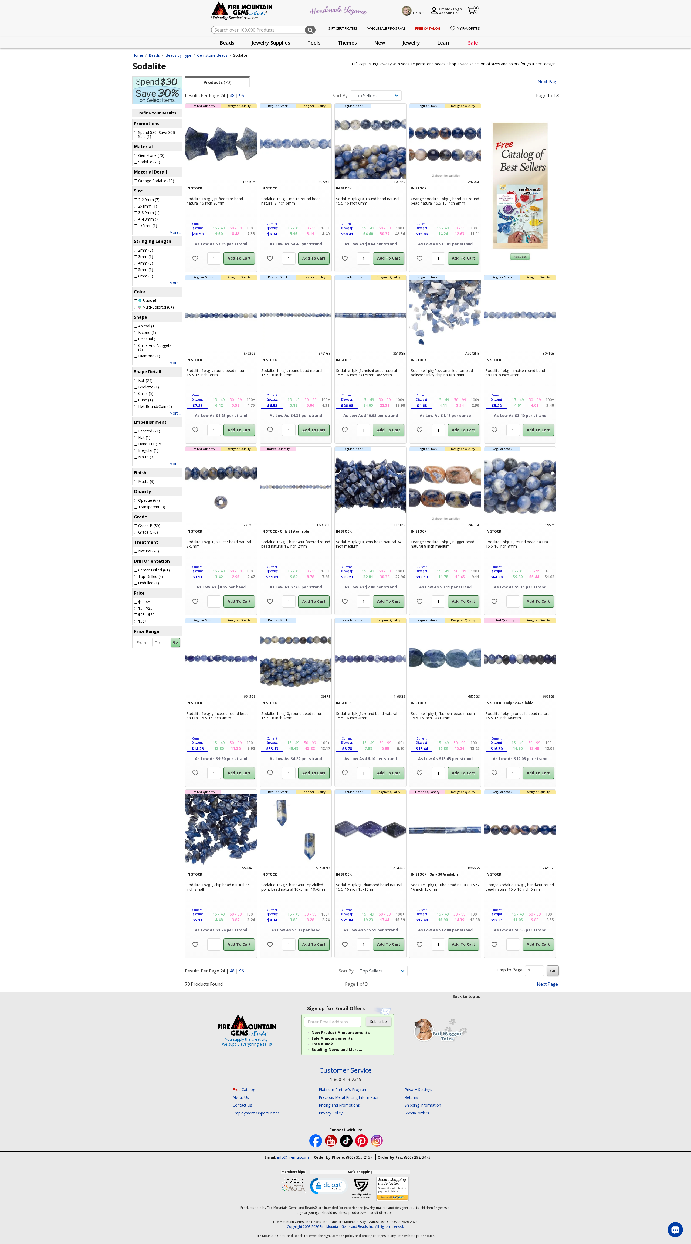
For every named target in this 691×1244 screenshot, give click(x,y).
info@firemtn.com (293, 1157)
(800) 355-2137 (359, 1157)
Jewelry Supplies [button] (271, 42)
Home (137, 55)
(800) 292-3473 (417, 1157)
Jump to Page (509, 970)
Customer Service (345, 1070)
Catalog (244, 1089)
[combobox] (263, 30)
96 (241, 96)
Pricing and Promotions (339, 1105)
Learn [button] (444, 42)
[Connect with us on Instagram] (377, 1140)
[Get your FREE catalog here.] (520, 185)
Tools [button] (313, 42)
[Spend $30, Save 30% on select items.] (157, 90)
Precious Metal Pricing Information (349, 1097)
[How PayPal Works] (392, 1189)
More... (175, 232)
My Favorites (468, 28)
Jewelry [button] (411, 42)
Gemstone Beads (212, 55)
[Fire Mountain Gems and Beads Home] (242, 10)
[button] (329, 1186)
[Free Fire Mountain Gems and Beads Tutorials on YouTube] (331, 1140)
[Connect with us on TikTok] (347, 1140)
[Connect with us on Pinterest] (362, 1140)
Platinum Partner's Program (343, 1089)
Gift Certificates (342, 28)
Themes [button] (347, 42)
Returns (411, 1097)
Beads (154, 55)
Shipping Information (423, 1105)
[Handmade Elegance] (339, 10)
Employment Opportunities (256, 1113)
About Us (241, 1097)
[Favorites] (195, 258)
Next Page (548, 81)
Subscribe (378, 1021)
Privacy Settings (418, 1089)
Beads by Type (178, 55)
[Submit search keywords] (310, 30)
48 (232, 96)
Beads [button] (227, 42)
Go (175, 642)
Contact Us (242, 1105)
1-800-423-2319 (345, 1079)
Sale (473, 42)
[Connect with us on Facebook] (316, 1140)
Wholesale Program (386, 28)
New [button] (379, 42)
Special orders (417, 1113)
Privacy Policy (331, 1113)
